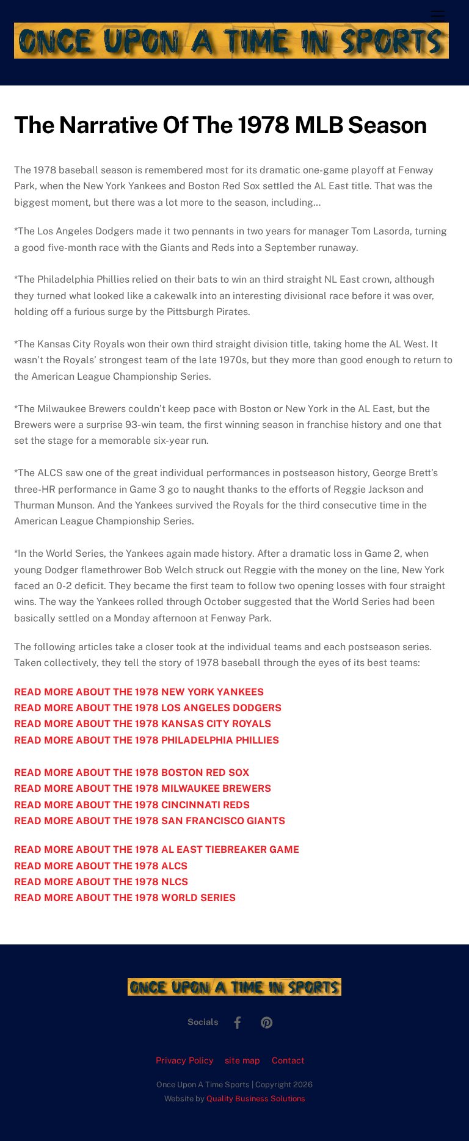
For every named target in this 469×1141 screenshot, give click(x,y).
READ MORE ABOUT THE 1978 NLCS (101, 882)
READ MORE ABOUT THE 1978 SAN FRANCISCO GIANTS (149, 821)
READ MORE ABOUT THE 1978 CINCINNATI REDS (132, 805)
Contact (288, 1060)
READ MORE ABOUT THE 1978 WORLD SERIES (125, 898)
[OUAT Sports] (231, 53)
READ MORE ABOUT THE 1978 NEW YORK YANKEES (139, 692)
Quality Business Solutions (255, 1098)
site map (242, 1060)
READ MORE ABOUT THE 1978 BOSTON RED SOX (131, 772)
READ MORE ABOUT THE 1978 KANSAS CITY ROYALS (142, 724)
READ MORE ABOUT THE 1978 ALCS (100, 866)
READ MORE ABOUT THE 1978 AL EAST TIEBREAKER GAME (156, 849)
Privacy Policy (185, 1060)
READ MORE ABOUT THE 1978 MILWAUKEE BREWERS (142, 788)
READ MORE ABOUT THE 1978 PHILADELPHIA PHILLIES (146, 740)
